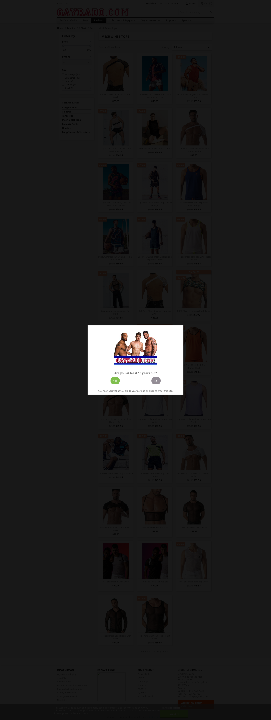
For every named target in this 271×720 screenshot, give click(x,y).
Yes (115, 380)
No (156, 380)
